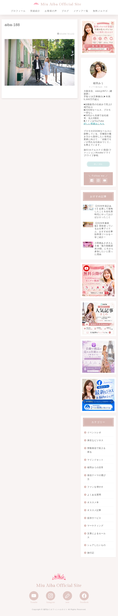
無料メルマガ (100, 11)
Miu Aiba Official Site (61, 4)
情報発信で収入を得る (96, 450)
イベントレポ (94, 432)
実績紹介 (35, 11)
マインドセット (95, 460)
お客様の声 (51, 11)
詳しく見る (98, 164)
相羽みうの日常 (95, 467)
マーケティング (95, 526)
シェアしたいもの (96, 545)
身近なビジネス (95, 440)
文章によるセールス (96, 535)
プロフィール (18, 11)
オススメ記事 (94, 510)
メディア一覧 (81, 11)
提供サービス (94, 518)
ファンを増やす (95, 487)
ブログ (65, 11)
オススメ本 (93, 502)
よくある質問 (94, 495)
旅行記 (90, 553)
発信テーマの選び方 (96, 477)
